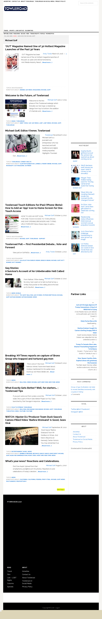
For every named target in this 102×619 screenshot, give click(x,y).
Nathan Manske (15, 297)
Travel (9, 571)
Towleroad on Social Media (82, 439)
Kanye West (54, 453)
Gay (30, 123)
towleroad (20, 121)
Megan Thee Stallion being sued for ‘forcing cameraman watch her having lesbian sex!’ (83, 183)
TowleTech (10, 411)
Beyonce (36, 453)
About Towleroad (79, 437)
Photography (11, 481)
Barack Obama (35, 260)
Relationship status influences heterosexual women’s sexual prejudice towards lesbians (84, 222)
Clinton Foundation (27, 163)
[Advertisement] (36, 326)
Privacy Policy (78, 442)
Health (28, 161)
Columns (10, 583)
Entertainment (17, 451)
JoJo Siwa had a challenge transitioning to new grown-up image (87, 235)
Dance (42, 453)
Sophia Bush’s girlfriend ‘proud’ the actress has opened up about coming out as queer (83, 156)
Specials (10, 587)
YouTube (23, 411)
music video (32, 455)
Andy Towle (24, 123)
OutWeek (28, 165)
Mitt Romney (16, 262)
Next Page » (61, 489)
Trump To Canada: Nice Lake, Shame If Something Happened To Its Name (85, 347)
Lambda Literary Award (43, 163)
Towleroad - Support (37, 238)
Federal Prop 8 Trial (43, 479)
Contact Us (77, 434)
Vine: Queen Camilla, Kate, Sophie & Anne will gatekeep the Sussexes (86, 360)
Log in (57, 608)
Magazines (37, 90)
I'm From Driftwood (50, 295)
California (23, 479)
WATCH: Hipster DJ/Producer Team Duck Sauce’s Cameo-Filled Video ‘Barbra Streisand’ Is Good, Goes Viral (35, 419)
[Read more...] (47, 62)
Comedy (23, 161)
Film (8, 574)
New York (44, 382)
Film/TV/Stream (17, 407)
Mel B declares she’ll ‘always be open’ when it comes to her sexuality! (87, 169)
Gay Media (29, 90)
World (18, 293)
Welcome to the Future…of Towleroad (27, 95)
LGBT (41, 123)
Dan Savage (31, 409)
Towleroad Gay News (51, 8)
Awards (22, 90)
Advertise (76, 432)
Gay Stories (38, 295)
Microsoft (10, 165)
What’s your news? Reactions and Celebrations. (32, 461)
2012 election (25, 260)
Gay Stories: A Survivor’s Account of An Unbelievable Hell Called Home (34, 271)
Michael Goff (46, 90)
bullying (30, 295)
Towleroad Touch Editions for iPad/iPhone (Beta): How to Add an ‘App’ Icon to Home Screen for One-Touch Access (34, 208)
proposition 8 (21, 481)
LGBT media (47, 123)
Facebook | (86, 409)
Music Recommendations (19, 455)
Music (14, 121)
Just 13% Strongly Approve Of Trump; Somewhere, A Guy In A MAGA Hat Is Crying (86, 307)
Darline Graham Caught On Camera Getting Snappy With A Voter (86, 330)
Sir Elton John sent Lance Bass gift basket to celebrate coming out (87, 209)
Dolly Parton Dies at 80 (89, 321)
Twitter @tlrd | (76, 409)
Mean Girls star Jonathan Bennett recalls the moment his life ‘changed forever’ (87, 196)
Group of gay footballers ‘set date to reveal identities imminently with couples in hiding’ (83, 389)
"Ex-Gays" (23, 295)
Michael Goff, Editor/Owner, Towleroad (27, 130)
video (17, 411)
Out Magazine (19, 165)
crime (29, 382)
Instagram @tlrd (77, 412)
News (13, 293)
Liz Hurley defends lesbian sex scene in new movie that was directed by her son (83, 249)
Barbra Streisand (26, 453)
